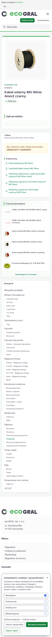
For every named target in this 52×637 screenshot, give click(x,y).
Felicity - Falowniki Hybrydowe (18, 344)
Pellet (8, 472)
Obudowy (10, 432)
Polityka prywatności (15, 551)
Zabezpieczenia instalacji (16, 446)
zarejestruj (26, 149)
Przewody (10, 439)
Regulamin (10, 547)
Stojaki (9, 461)
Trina (8, 316)
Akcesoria (10, 336)
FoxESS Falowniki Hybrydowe (18, 351)
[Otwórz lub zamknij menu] (47, 14)
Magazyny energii (12, 359)
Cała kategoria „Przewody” (26, 274)
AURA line (10, 417)
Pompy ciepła (10, 450)
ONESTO (9, 484)
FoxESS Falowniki (13, 333)
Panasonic (10, 457)
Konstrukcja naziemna (14, 409)
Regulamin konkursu (15, 558)
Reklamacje (10, 554)
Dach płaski (10, 398)
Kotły (6, 465)
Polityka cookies (29, 619)
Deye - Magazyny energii (16, 376)
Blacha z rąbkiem (13, 392)
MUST (8, 380)
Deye (8, 354)
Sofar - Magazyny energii (16, 370)
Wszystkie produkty (13, 290)
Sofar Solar (10, 348)
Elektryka (8, 424)
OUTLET (8, 488)
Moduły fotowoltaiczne (14, 295)
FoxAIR (9, 454)
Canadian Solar (12, 299)
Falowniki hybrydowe (13, 340)
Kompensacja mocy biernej (16, 480)
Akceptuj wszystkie (37, 624)
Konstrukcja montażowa (14, 384)
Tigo (8, 324)
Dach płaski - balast (14, 402)
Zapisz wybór (12, 630)
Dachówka (10, 405)
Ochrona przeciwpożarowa (16, 435)
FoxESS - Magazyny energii (17, 366)
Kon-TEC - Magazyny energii (17, 373)
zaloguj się (12, 149)
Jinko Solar (10, 306)
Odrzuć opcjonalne (14, 624)
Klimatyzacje (9, 413)
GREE (8, 420)
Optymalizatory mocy (13, 320)
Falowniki (8, 328)
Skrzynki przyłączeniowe (16, 442)
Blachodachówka (13, 395)
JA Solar (9, 302)
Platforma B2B (27, 20)
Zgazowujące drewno (14, 476)
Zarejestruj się (43, 20)
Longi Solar (10, 309)
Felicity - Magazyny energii (16, 363)
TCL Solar (10, 313)
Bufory (8, 469)
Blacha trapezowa (13, 388)
